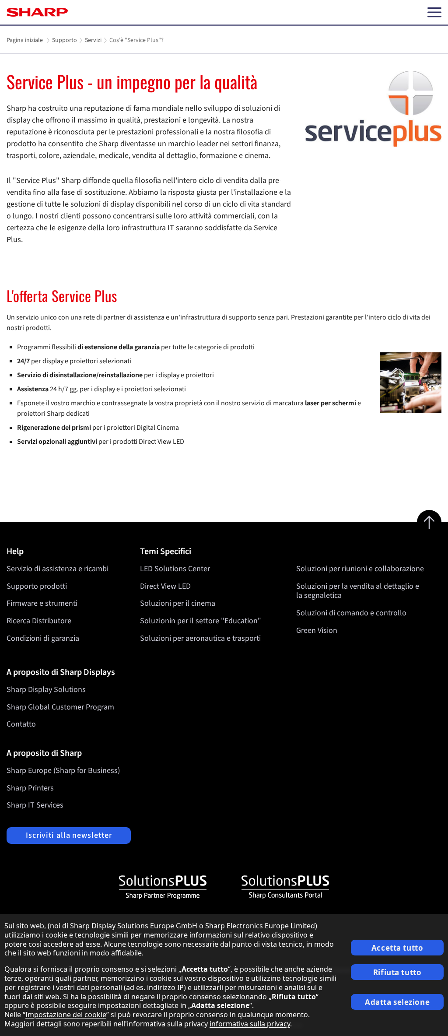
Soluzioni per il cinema (177, 603)
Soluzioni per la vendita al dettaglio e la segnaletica (357, 591)
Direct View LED (165, 586)
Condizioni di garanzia (43, 638)
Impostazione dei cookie (65, 1014)
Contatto (21, 724)
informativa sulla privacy (250, 1024)
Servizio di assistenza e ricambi (57, 568)
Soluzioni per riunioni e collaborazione (360, 568)
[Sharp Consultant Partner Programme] (285, 887)
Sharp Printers (30, 788)
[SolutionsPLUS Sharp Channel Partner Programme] (162, 887)
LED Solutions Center (175, 568)
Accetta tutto (397, 948)
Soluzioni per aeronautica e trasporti (200, 638)
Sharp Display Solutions (46, 689)
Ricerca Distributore (39, 620)
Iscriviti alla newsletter (69, 835)
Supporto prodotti (37, 586)
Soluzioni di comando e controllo (351, 613)
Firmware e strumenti (42, 603)
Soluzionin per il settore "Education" (200, 620)
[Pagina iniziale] (37, 12)
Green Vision (316, 630)
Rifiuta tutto (397, 972)
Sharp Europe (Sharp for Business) (63, 770)
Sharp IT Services (35, 805)
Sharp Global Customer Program (60, 707)
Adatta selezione (397, 1002)
